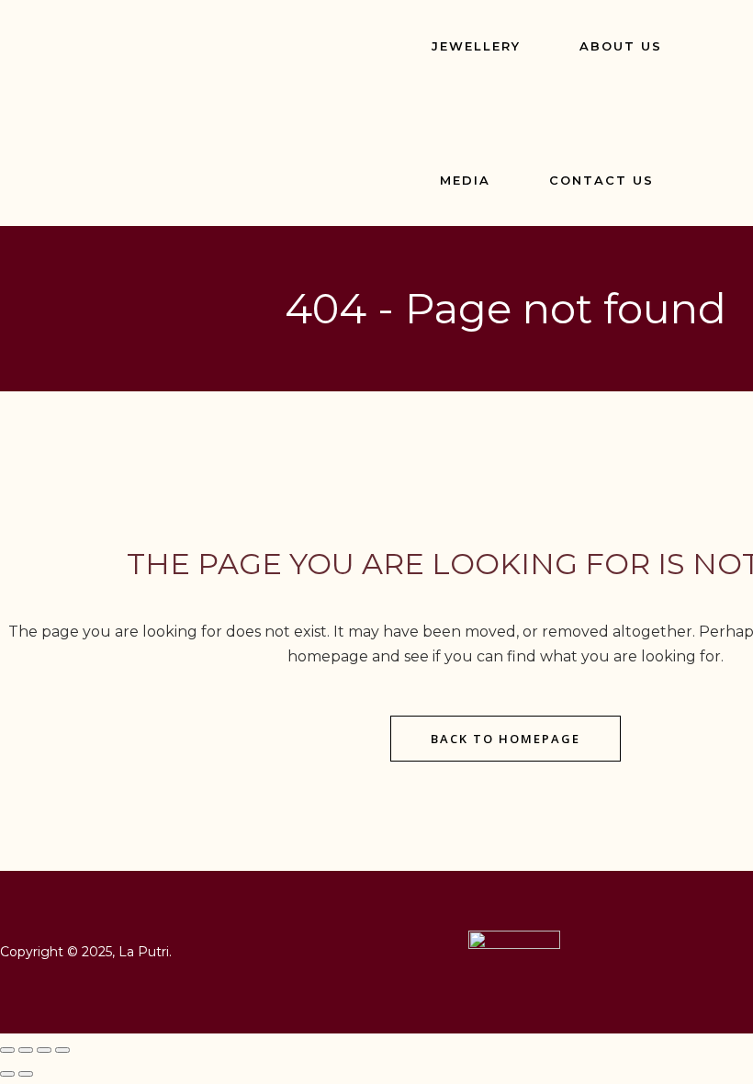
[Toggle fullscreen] (25, 1050)
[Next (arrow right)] (25, 1074)
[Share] (44, 1050)
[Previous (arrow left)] (7, 1074)
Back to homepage (505, 738)
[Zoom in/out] (7, 1050)
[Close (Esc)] (62, 1050)
